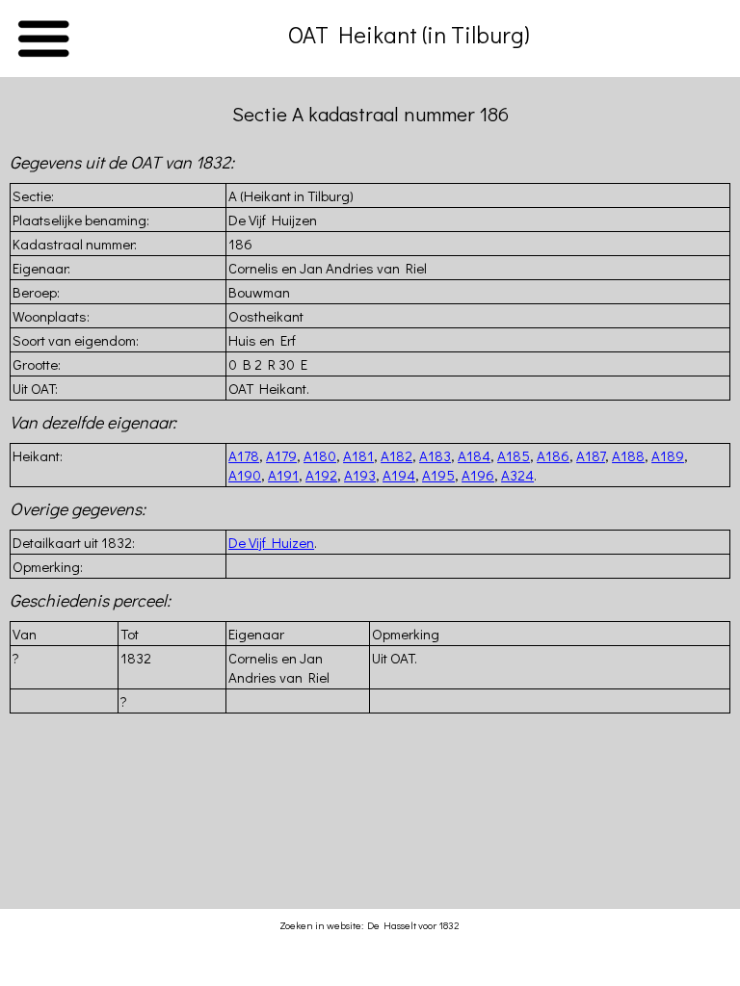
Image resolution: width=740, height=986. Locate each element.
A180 (320, 455)
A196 (478, 474)
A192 (321, 474)
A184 (474, 455)
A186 (553, 455)
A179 (281, 455)
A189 (667, 455)
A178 (243, 455)
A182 (396, 455)
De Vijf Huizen (271, 542)
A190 (244, 474)
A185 (513, 455)
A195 (438, 474)
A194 (399, 474)
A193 (360, 474)
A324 (517, 474)
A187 (590, 455)
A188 (628, 455)
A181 (358, 455)
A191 (283, 474)
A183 (435, 455)
